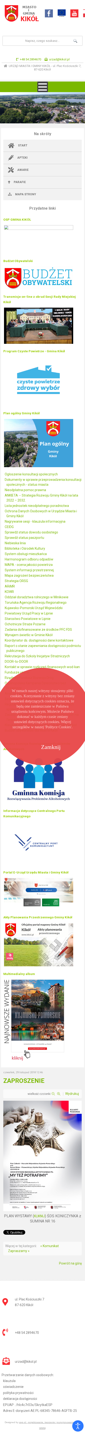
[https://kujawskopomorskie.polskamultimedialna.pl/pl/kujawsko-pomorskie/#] (34, 1060)
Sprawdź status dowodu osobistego (31, 532)
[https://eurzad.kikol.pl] (38, 909)
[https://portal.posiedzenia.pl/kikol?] (38, 343)
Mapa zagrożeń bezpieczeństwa (29, 575)
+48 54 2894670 (30, 59)
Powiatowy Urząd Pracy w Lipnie (29, 613)
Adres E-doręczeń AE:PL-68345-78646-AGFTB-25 (40, 1411)
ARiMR (10, 586)
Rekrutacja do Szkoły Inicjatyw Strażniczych (37, 656)
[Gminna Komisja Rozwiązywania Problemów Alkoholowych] (38, 803)
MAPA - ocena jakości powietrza (29, 565)
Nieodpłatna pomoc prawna (25, 490)
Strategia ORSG (16, 581)
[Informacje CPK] (38, 864)
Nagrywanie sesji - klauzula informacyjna (35, 521)
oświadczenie (13, 1387)
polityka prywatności (18, 1393)
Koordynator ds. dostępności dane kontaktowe (39, 640)
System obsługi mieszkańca (26, 554)
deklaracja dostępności (20, 1399)
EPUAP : (27, 1405)
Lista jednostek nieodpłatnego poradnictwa (37, 506)
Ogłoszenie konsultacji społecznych (31, 474)
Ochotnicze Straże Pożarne (25, 624)
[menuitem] (42, 146)
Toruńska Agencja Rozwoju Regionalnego (36, 602)
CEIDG (9, 527)
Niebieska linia (15, 543)
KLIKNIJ (39, 1216)
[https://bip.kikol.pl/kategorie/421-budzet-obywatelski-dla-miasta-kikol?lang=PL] (38, 289)
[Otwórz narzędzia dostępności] (78, 1426)
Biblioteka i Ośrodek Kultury (25, 548)
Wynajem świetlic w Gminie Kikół (29, 635)
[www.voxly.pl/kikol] (38, 966)
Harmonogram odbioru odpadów (29, 559)
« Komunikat (49, 1246)
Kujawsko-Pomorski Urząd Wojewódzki (34, 608)
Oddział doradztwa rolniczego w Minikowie (36, 597)
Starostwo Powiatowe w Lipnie (28, 619)
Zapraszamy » (19, 1251)
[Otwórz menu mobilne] (42, 87)
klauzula (9, 1381)
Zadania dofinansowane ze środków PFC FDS (38, 629)
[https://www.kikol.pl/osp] (38, 229)
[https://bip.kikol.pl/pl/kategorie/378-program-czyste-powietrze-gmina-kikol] (38, 405)
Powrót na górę (70, 1263)
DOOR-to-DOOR (16, 661)
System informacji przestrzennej (29, 570)
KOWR (9, 592)
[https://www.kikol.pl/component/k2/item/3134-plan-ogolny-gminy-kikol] (38, 467)
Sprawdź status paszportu (24, 538)
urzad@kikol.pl (59, 59)
